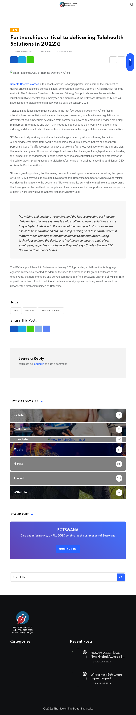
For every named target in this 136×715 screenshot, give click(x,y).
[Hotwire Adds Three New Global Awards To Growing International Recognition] (78, 657)
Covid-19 (29, 310)
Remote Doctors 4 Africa (24, 84)
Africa (16, 310)
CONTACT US (68, 549)
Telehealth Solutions (51, 310)
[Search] (132, 4)
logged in (39, 363)
